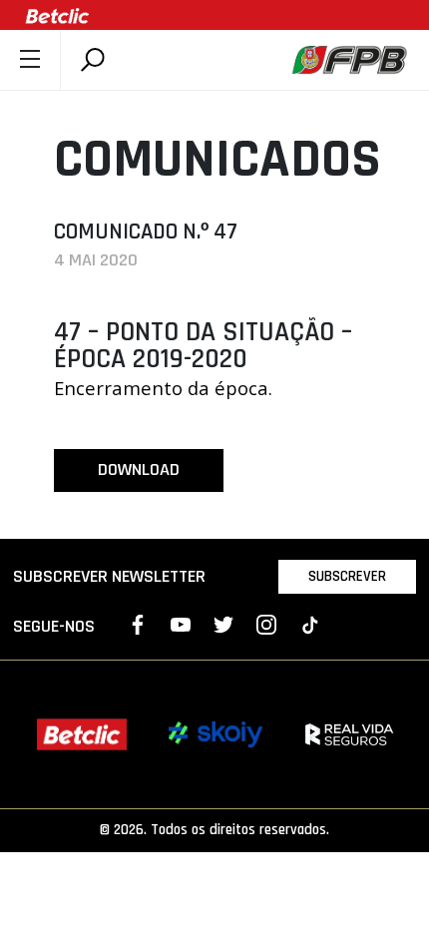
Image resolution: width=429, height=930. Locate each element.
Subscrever (347, 576)
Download (139, 469)
